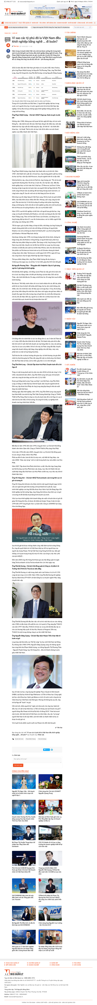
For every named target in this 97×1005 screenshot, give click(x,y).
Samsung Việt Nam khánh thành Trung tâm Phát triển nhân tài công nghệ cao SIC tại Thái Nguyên (84, 239)
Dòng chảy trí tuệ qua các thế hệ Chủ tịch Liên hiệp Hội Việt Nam (84, 123)
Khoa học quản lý (75, 82)
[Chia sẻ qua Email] (8, 55)
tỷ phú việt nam (19, 737)
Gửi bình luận (18, 764)
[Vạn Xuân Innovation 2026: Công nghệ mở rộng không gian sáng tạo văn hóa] (70, 228)
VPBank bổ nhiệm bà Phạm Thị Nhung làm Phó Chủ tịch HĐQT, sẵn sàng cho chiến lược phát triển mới (50, 897)
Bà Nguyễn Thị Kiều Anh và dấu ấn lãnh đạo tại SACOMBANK (23, 923)
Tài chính (71, 31)
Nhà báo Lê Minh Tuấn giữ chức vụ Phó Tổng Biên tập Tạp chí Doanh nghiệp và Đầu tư (50, 818)
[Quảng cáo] (60, 11)
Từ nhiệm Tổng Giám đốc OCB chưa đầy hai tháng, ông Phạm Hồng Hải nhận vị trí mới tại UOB (50, 947)
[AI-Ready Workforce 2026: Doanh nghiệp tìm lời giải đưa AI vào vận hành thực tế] (70, 249)
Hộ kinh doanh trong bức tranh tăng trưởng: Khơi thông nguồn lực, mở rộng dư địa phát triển (84, 102)
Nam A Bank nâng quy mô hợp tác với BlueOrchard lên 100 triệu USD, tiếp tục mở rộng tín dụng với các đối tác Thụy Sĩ (84, 40)
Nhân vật (70, 318)
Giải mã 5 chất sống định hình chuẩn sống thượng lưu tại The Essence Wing (84, 139)
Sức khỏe (70, 364)
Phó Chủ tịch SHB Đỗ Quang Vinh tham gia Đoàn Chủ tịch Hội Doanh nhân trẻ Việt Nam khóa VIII (23, 869)
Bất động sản (72, 132)
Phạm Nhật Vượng (30, 737)
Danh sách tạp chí (62, 1)
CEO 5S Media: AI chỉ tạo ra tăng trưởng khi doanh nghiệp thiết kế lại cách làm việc (50, 843)
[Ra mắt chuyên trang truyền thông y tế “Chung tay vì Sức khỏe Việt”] (70, 370)
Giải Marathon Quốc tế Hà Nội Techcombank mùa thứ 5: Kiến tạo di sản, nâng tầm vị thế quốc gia (84, 402)
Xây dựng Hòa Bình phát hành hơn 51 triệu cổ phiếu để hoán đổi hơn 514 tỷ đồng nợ (84, 73)
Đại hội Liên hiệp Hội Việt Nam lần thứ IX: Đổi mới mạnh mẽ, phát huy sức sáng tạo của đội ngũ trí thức (85, 90)
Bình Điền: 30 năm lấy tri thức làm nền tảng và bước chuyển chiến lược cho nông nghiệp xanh (84, 113)
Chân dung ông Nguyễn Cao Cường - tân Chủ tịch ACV (50, 923)
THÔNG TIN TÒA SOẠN (28, 1001)
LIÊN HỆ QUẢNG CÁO (54, 1001)
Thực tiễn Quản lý (75, 268)
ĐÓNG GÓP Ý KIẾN (41, 1001)
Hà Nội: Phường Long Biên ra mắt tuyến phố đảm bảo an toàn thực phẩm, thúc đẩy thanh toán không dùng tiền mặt (84, 289)
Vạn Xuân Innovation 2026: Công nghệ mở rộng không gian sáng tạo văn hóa (84, 229)
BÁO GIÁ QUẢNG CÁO (68, 1001)
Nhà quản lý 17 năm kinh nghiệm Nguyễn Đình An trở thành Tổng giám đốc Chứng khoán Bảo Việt (23, 947)
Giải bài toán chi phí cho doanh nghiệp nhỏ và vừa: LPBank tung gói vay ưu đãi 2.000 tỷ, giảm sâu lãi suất (84, 53)
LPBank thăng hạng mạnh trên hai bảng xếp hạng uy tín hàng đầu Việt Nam (85, 64)
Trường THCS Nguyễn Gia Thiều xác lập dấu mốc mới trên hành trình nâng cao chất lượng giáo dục (84, 276)
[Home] (8, 44)
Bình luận (7, 38)
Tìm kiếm (90, 26)
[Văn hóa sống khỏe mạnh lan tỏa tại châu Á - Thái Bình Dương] (70, 391)
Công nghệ (71, 221)
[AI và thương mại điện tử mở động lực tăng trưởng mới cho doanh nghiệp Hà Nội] (70, 259)
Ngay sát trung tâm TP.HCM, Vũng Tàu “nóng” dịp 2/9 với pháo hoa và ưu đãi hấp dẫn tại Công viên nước (34, 26)
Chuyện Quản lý (34, 962)
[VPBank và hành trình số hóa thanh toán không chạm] (70, 194)
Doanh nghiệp (73, 175)
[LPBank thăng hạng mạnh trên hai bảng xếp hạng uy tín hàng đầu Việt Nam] (70, 63)
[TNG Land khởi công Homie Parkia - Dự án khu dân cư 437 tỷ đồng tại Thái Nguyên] (70, 157)
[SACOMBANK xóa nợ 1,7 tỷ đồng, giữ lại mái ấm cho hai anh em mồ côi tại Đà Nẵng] (70, 202)
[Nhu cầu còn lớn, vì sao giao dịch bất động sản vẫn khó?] (70, 167)
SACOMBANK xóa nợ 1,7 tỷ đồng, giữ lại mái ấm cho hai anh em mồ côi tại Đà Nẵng (84, 203)
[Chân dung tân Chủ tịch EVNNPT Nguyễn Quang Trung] (70, 334)
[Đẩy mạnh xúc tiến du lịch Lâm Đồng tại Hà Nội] (70, 300)
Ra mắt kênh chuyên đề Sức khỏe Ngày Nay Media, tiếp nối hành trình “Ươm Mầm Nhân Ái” (84, 381)
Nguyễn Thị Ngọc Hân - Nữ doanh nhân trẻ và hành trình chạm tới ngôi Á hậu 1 (23, 792)
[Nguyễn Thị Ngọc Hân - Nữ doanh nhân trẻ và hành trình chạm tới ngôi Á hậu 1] (70, 324)
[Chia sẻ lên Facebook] (8, 50)
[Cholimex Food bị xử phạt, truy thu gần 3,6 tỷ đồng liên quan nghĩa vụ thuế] (70, 212)
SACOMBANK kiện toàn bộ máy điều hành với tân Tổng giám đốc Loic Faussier (23, 896)
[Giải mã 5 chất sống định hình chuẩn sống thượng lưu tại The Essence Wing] (70, 138)
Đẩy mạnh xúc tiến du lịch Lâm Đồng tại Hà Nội (84, 300)
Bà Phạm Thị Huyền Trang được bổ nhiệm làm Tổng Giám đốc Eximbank (23, 843)
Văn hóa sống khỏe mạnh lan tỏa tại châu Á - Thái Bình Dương (85, 391)
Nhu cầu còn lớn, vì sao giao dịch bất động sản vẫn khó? (85, 167)
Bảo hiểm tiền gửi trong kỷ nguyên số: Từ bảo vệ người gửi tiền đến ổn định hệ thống (85, 309)
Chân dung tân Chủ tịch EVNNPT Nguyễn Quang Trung (50, 791)
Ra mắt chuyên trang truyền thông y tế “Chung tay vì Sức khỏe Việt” (84, 371)
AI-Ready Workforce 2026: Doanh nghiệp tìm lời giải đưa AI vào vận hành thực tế (84, 250)
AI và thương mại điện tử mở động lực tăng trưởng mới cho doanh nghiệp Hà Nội (84, 260)
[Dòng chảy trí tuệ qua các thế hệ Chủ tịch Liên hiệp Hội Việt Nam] (70, 123)
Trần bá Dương (42, 737)
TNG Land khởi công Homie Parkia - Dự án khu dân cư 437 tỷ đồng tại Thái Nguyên (84, 158)
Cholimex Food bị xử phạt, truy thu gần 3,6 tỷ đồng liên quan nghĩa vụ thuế (84, 213)
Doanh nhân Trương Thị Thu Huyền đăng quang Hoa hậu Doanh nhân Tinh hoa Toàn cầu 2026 (23, 818)
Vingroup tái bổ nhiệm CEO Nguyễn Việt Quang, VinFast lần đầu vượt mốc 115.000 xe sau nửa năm (50, 870)
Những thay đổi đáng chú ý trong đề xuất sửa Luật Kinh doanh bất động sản (84, 149)
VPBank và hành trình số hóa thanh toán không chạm (84, 193)
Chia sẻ (47, 748)
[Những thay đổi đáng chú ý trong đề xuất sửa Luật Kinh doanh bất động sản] (70, 148)
